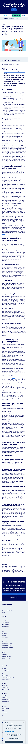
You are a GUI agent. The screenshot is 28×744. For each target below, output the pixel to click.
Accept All (14, 742)
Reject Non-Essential (14, 738)
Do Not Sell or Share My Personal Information (14, 734)
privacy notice (11, 731)
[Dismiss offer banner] (25, 2)
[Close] (23, 722)
